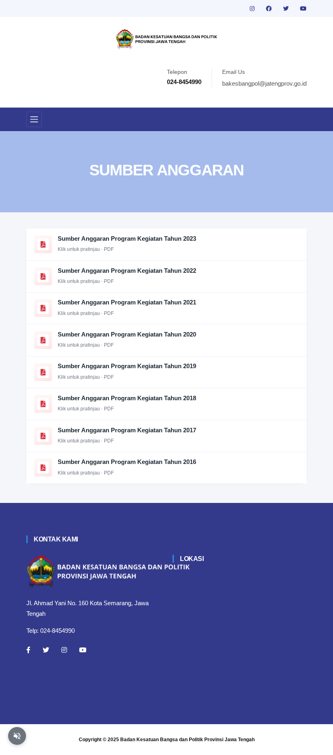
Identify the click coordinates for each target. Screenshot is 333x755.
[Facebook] (28, 650)
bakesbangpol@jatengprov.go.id (264, 83)
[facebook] (269, 8)
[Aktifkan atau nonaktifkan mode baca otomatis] (17, 736)
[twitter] (286, 8)
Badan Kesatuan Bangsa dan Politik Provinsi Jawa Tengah (187, 739)
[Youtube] (83, 650)
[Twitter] (45, 650)
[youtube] (303, 8)
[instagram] (253, 8)
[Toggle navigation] (34, 119)
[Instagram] (64, 650)
